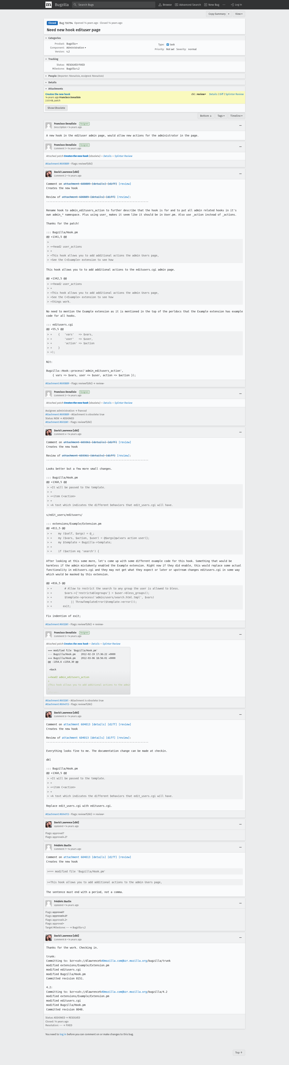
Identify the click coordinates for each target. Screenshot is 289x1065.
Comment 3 (60, 395)
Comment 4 (60, 434)
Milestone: (58, 68)
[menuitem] (165, 5)
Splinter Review (234, 94)
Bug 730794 (66, 23)
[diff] (112, 183)
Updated (58, 826)
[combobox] (113, 5)
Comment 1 (60, 148)
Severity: (181, 49)
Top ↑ (239, 1052)
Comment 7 (60, 849)
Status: (60, 64)
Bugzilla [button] (72, 43)
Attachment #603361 (56, 422)
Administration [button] (76, 47)
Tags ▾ (221, 115)
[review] (125, 183)
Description (60, 127)
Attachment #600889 (57, 163)
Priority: (159, 49)
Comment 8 (60, 939)
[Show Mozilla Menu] (48, 5)
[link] (88, 670)
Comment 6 (60, 716)
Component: (57, 47)
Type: (161, 44)
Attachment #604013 (57, 704)
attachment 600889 (77, 183)
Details (213, 94)
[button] (236, 5)
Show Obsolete (56, 107)
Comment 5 (60, 636)
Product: (59, 43)
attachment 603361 (77, 442)
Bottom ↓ (206, 115)
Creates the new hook (57, 94)
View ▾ (239, 13)
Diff (221, 94)
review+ (201, 94)
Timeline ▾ (236, 115)
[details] (99, 183)
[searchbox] (113, 5)
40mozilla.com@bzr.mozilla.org (124, 960)
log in (63, 1034)
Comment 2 (60, 175)
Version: (59, 51)
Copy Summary (217, 13)
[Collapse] (240, 125)
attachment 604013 (77, 724)
